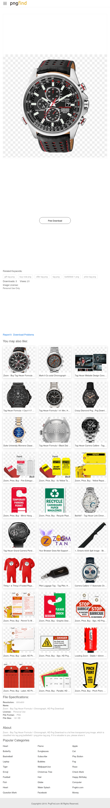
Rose (74, 766)
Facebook (42, 792)
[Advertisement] (55, 34)
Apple (75, 745)
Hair (40, 776)
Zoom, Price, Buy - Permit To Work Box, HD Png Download (30, 620)
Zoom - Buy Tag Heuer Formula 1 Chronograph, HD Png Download (33, 375)
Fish (5, 782)
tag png (56, 276)
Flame (41, 745)
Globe (40, 782)
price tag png (90, 276)
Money (75, 792)
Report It (7, 334)
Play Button (77, 756)
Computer (77, 782)
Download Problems (23, 334)
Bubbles (41, 761)
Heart (5, 745)
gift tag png (9, 276)
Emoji (5, 771)
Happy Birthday (79, 776)
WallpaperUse (44, 766)
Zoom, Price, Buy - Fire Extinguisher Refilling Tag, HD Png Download (34, 480)
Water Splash (44, 787)
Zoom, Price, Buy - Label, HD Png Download (23, 655)
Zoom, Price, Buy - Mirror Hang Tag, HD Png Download (28, 515)
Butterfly (7, 751)
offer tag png (42, 276)
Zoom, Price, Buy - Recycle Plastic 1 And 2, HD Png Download (67, 515)
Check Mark (78, 771)
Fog (74, 761)
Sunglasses (43, 751)
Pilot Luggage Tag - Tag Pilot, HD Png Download (61, 585)
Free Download (55, 220)
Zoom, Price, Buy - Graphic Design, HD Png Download (63, 620)
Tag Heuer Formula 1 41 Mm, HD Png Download (61, 410)
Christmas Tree (45, 771)
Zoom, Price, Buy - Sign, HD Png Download (58, 655)
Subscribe (42, 756)
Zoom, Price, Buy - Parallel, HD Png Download (60, 690)
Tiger (5, 766)
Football (6, 776)
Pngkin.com (78, 787)
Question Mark (10, 792)
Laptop (6, 761)
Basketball (8, 756)
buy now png (25, 276)
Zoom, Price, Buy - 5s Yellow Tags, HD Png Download (63, 480)
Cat (74, 751)
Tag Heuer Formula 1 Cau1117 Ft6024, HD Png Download (30, 410)
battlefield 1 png (72, 276)
